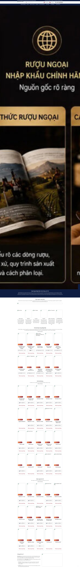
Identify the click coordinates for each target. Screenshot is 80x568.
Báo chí (49, 0)
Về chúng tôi (46, 0)
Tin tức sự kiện (56, 0)
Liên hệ (61, 0)
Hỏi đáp (52, 0)
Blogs (59, 0)
